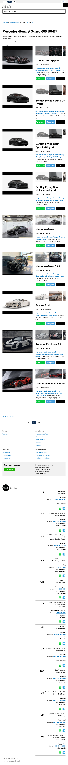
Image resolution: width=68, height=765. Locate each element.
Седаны (38, 445)
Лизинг (4, 437)
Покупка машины (41, 452)
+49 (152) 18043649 (59, 521)
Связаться (9, 470)
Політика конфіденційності (11, 761)
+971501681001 (61, 613)
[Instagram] (56, 486)
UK (4, 1)
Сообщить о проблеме (42, 458)
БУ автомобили (40, 437)
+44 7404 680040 (60, 589)
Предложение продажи (42, 455)
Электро (38, 442)
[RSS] (65, 486)
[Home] (8, 5)
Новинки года (6, 455)
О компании (6, 452)
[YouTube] (60, 486)
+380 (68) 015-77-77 (59, 499)
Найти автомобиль (10, 11)
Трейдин (5, 434)
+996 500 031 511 (60, 746)
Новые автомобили (41, 434)
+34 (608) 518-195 (60, 545)
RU (9, 1)
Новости (5, 461)
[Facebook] (51, 486)
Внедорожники (40, 439)
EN (14, 1)
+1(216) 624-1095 (60, 567)
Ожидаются (6, 458)
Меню (65, 5)
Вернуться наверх (8, 416)
